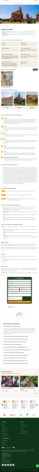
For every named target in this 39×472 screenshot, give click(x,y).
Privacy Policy (22, 429)
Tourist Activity (4, 431)
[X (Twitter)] (13, 465)
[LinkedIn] (8, 465)
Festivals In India (4, 427)
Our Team (22, 427)
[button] (2, 404)
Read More (3, 36)
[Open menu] (37, 3)
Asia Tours (3, 426)
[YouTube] (11, 465)
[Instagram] (5, 465)
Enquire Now (20, 301)
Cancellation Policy (23, 433)
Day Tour (3, 424)
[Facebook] (3, 465)
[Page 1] (18, 111)
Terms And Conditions (23, 431)
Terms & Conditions (34, 470)
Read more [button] (5, 408)
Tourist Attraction (4, 433)
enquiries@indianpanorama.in (6, 461)
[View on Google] (4, 402)
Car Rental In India (5, 435)
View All (35, 69)
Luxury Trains (4, 442)
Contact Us (22, 424)
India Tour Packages (5, 440)
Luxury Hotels (4, 444)
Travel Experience (5, 429)
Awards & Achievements (24, 426)
